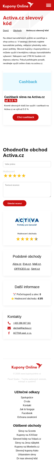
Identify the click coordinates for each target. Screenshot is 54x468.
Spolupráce (27, 397)
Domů (6, 30)
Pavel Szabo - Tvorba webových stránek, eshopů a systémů (27, 380)
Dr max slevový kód (27, 458)
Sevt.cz (35, 268)
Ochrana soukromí (27, 417)
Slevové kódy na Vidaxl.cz (27, 439)
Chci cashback (25, 117)
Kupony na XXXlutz (27, 435)
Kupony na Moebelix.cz (27, 446)
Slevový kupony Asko (27, 450)
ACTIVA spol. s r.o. (22, 333)
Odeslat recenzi (15, 203)
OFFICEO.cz (22, 268)
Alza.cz (17, 264)
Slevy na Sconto (27, 431)
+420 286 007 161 (22, 323)
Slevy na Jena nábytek (27, 442)
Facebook (27, 413)
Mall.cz (36, 264)
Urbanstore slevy (27, 454)
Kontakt (27, 405)
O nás (27, 401)
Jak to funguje (27, 409)
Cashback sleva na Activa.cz (24, 98)
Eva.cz (27, 264)
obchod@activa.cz (22, 328)
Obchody (17, 30)
